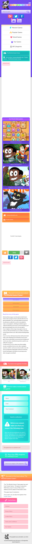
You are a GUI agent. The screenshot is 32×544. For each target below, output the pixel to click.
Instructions (16, 303)
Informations (16, 310)
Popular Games (17, 32)
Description (16, 299)
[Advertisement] (9, 90)
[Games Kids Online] (16, 5)
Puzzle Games (9, 219)
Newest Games (17, 28)
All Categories (17, 46)
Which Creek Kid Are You (16, 164)
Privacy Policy (8, 511)
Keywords (16, 306)
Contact (7, 506)
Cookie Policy (8, 516)
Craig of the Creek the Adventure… (16, 187)
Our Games (17, 42)
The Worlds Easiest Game (16, 209)
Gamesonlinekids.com (18, 57)
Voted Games (17, 37)
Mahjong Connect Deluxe (16, 141)
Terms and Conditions (11, 521)
